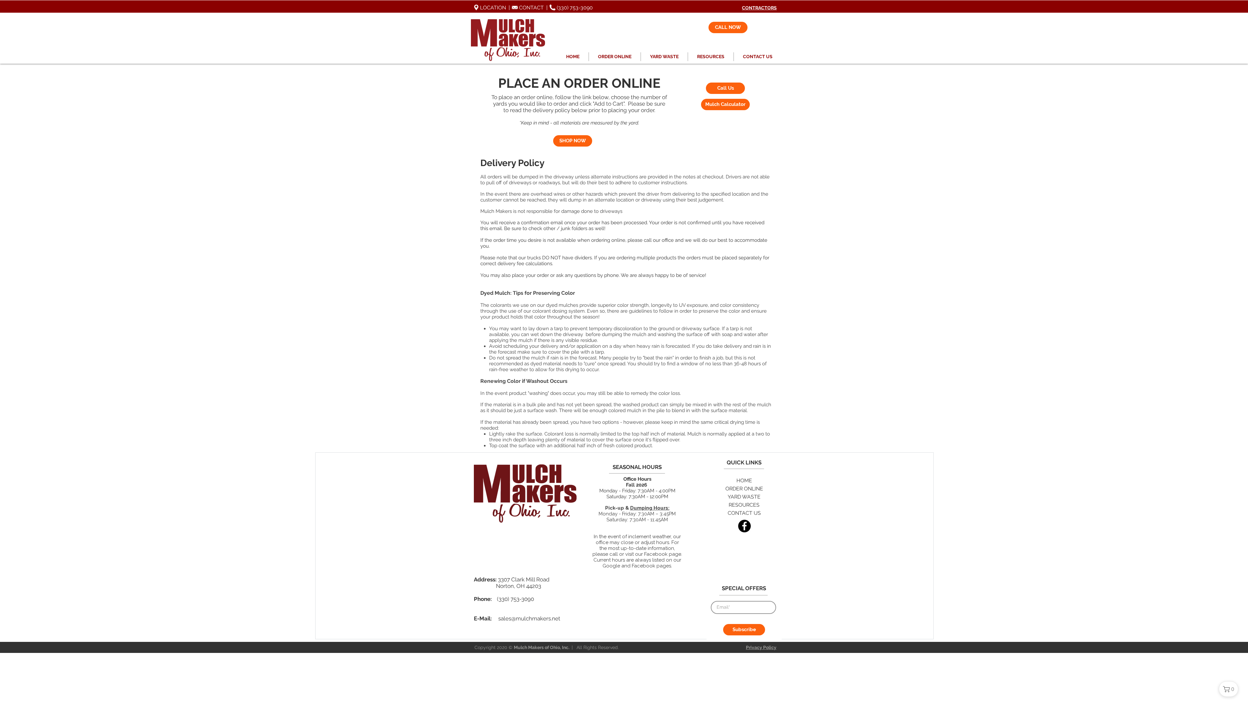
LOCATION (488, 8)
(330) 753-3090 (574, 8)
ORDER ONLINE (744, 489)
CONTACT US (744, 513)
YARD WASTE (744, 497)
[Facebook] (744, 526)
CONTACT (531, 8)
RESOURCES (744, 505)
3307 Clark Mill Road (524, 579)
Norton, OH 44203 (518, 586)
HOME (744, 480)
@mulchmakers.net (535, 618)
